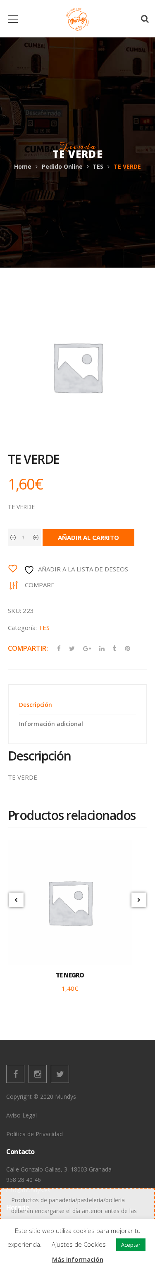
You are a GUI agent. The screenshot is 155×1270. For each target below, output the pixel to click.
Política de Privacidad (34, 1134)
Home (22, 166)
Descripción (35, 705)
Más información (77, 1259)
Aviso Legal (21, 1115)
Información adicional (51, 724)
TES (98, 166)
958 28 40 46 (23, 1180)
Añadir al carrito (88, 537)
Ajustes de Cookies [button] (79, 1244)
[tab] (77, 704)
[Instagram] (38, 1074)
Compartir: (28, 648)
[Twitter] (60, 1074)
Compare (40, 585)
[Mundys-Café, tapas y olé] (77, 18)
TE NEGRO (70, 975)
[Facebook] (15, 1074)
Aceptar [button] (131, 1244)
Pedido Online (62, 166)
